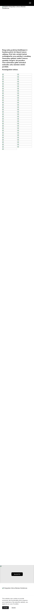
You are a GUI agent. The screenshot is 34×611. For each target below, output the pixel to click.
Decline (14, 607)
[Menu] (30, 3)
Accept (5, 607)
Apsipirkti (17, 574)
